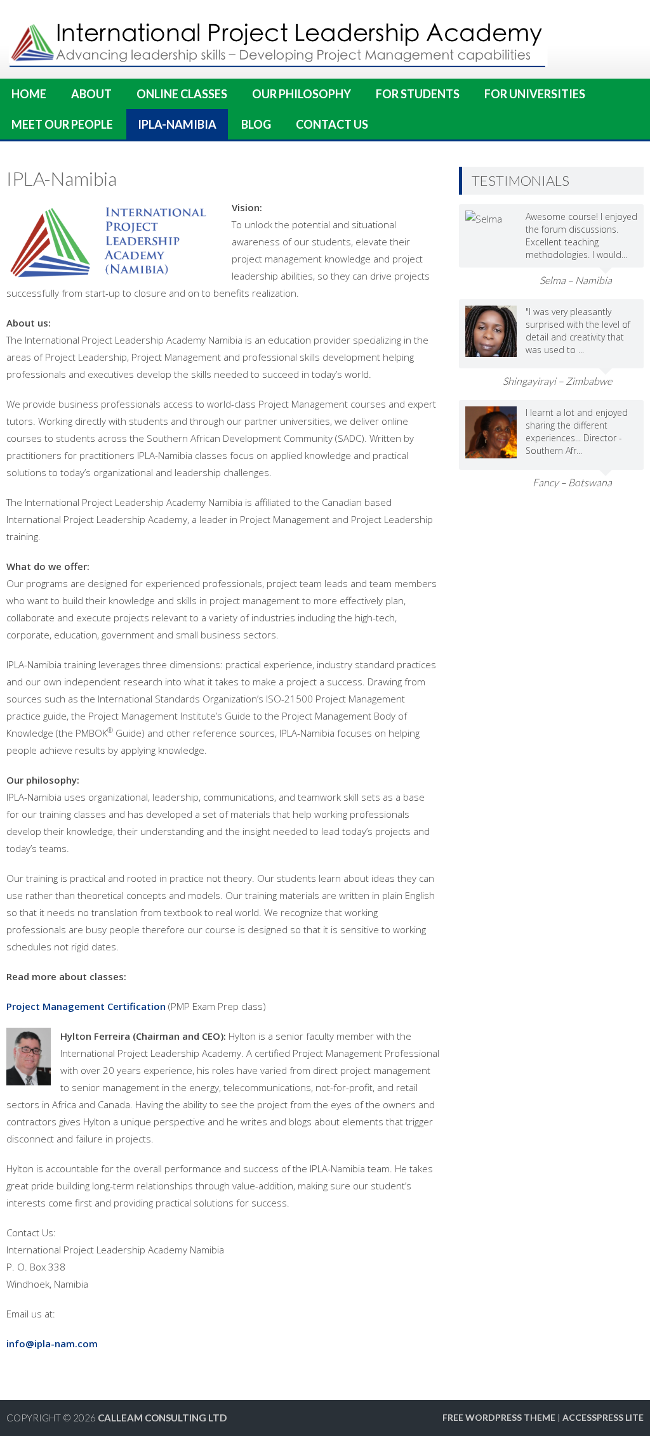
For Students (418, 94)
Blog (256, 124)
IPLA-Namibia (177, 124)
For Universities (534, 94)
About (91, 94)
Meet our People (62, 124)
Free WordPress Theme (498, 1417)
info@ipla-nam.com (52, 1343)
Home (28, 94)
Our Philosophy (301, 94)
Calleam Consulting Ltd (162, 1417)
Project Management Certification (86, 1006)
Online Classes (181, 94)
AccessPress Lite (603, 1417)
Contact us (332, 124)
